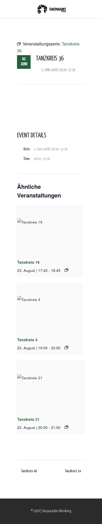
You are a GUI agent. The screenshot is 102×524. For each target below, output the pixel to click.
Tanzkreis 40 (29, 471)
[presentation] (49, 230)
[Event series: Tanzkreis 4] (66, 347)
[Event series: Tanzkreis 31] (66, 427)
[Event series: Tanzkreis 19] (66, 270)
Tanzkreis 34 (73, 471)
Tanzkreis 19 (28, 262)
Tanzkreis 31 (28, 419)
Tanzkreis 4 (27, 339)
